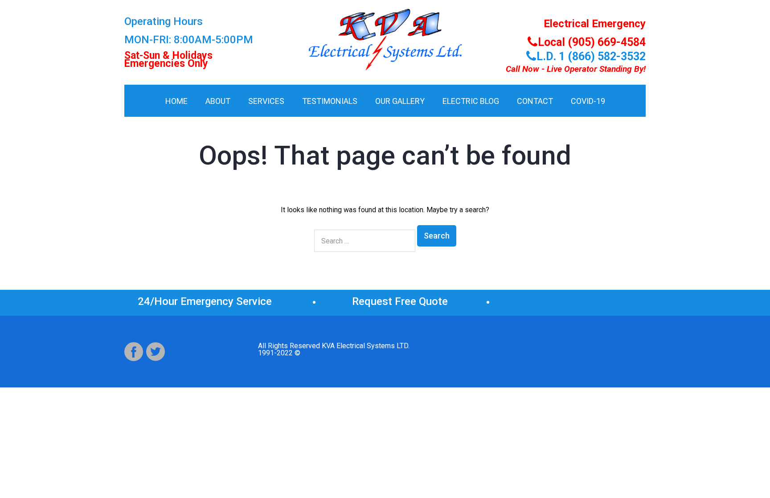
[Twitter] (155, 351)
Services (266, 101)
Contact (535, 101)
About (217, 101)
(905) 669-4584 (574, 301)
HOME (176, 101)
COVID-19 (588, 101)
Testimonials (329, 101)
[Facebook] (133, 351)
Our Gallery (400, 101)
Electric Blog (470, 101)
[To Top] (743, 471)
